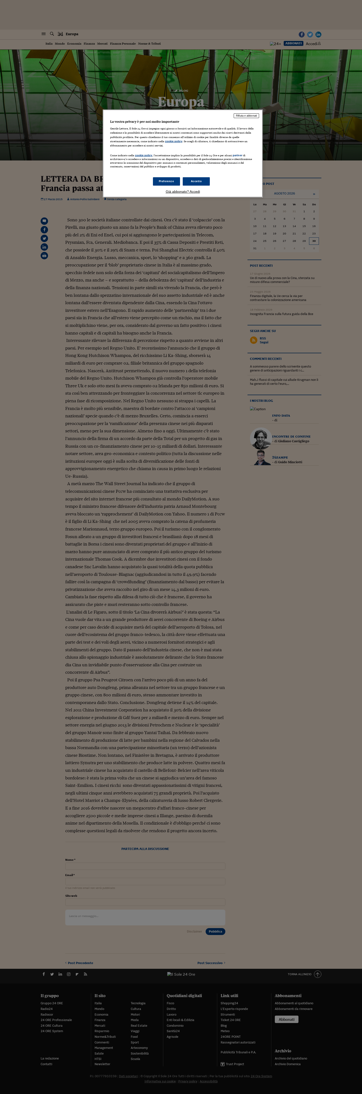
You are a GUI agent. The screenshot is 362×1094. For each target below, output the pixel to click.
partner (237, 155)
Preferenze (166, 181)
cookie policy (173, 141)
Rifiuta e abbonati (246, 115)
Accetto (196, 181)
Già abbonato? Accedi (183, 192)
